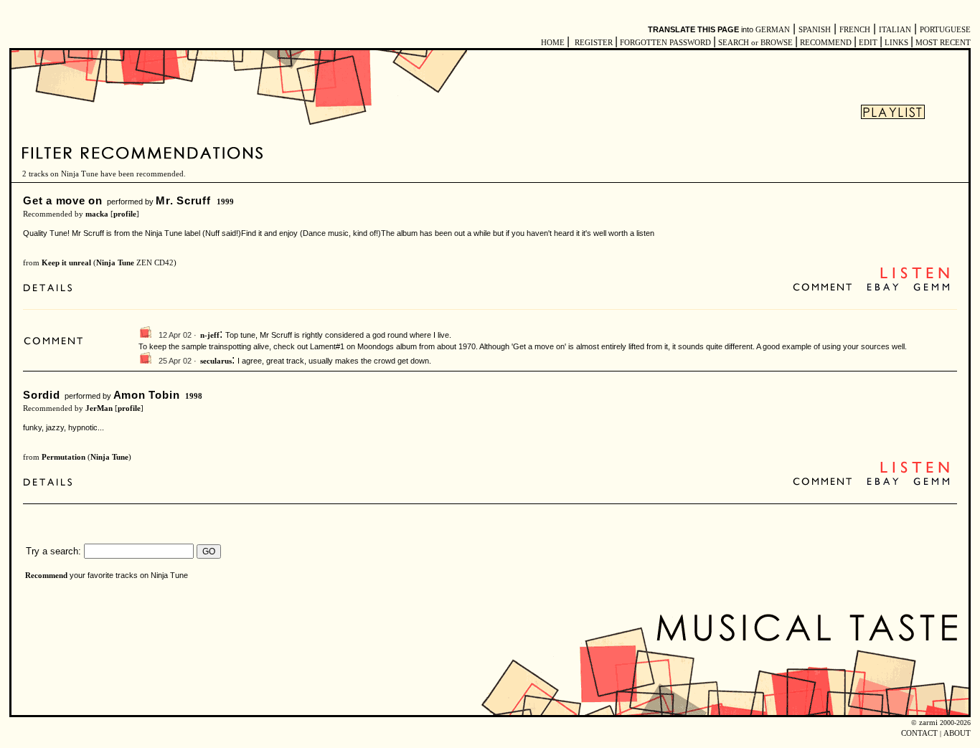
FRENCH (854, 30)
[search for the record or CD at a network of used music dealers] (932, 288)
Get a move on (63, 200)
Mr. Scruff (183, 200)
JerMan (99, 408)
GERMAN (772, 30)
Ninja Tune (115, 263)
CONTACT (919, 733)
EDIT (868, 43)
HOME (553, 43)
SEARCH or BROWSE (755, 43)
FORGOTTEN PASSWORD (665, 43)
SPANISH (814, 30)
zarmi (928, 722)
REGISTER (594, 43)
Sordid (41, 395)
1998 (193, 396)
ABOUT (957, 733)
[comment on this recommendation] (825, 288)
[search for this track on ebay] (883, 288)
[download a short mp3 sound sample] (914, 277)
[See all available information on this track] (51, 289)
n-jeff (210, 335)
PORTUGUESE (945, 30)
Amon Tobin (146, 395)
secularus (216, 361)
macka (96, 214)
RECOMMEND (826, 43)
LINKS (896, 43)
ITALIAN (895, 30)
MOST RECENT (942, 43)
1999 (225, 202)
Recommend (46, 575)
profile (124, 214)
